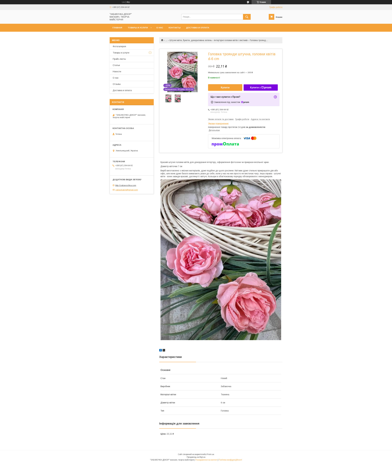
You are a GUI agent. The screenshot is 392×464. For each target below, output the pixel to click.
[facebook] (160, 350)
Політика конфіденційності (230, 460)
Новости (117, 71)
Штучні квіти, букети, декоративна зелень (191, 40)
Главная (117, 27)
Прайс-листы (119, 59)
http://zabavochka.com (125, 185)
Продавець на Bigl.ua (196, 457)
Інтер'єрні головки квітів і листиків (231, 40)
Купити (225, 87)
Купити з (255, 87)
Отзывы (117, 84)
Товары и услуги (138, 27)
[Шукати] (247, 17)
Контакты (175, 27)
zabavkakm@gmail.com (126, 190)
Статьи (116, 65)
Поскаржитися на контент (206, 460)
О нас (159, 27)
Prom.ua (210, 454)
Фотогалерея (119, 46)
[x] (164, 350)
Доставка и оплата (197, 27)
